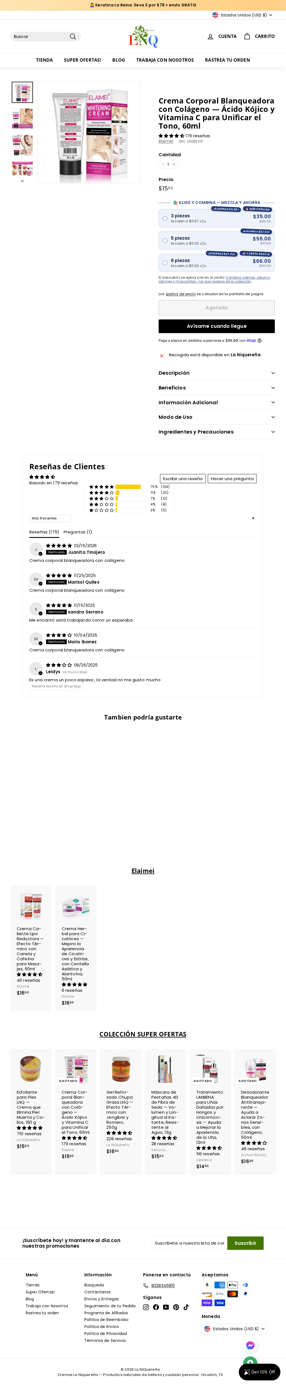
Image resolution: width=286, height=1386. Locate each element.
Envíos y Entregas (101, 1299)
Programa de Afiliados (106, 1313)
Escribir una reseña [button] (182, 479)
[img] (59, 545)
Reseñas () (44, 532)
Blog (118, 60)
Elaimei (166, 141)
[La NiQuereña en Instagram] (146, 1307)
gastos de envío (181, 294)
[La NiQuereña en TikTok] (186, 1307)
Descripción (174, 372)
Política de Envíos (101, 1326)
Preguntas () (78, 532)
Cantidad (170, 154)
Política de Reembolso (106, 1319)
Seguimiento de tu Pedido (110, 1306)
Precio (166, 179)
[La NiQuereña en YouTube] (166, 1307)
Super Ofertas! (82, 60)
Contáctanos (97, 1292)
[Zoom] (89, 132)
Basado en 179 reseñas (53, 483)
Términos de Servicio (105, 1340)
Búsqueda (94, 1285)
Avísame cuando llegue (217, 326)
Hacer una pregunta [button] (232, 479)
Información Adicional (188, 402)
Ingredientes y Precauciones (196, 431)
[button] (172, 136)
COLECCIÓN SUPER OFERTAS (142, 1034)
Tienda (44, 60)
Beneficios (172, 387)
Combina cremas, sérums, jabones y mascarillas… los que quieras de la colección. (215, 279)
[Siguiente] (22, 179)
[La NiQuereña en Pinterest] (176, 1307)
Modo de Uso (175, 416)
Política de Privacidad (105, 1333)
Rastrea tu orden (227, 60)
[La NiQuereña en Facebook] (156, 1307)
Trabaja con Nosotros (165, 60)
